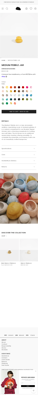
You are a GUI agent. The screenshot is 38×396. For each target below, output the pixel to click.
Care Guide (6, 359)
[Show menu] (3, 9)
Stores (4, 348)
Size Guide (5, 365)
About (4, 342)
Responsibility (6, 346)
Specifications (6, 149)
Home (3, 60)
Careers (4, 358)
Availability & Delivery (9, 161)
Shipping (5, 363)
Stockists (5, 350)
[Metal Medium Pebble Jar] (9, 250)
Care (3, 155)
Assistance (5, 356)
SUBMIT (28, 386)
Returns (4, 167)
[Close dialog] (36, 371)
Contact (4, 344)
